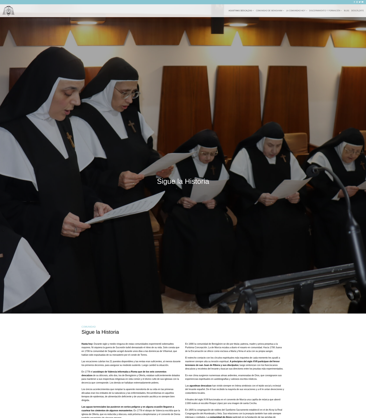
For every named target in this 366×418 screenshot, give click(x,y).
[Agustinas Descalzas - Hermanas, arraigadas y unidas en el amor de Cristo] (16, 10)
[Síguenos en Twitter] (360, 2)
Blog (346, 11)
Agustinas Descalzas (240, 11)
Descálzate (357, 11)
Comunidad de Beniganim (269, 11)
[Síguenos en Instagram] (357, 2)
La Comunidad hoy (295, 11)
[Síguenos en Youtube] (362, 2)
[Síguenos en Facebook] (354, 2)
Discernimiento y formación (324, 11)
